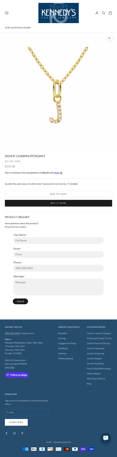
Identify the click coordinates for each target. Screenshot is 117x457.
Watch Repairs (94, 373)
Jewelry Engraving (95, 353)
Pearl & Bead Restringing (99, 368)
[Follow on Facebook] (6, 433)
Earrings (62, 338)
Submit (20, 301)
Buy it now (58, 203)
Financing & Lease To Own (99, 338)
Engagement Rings (67, 343)
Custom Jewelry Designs (99, 333)
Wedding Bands (65, 358)
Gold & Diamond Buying (98, 343)
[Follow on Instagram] (14, 433)
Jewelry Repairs (94, 358)
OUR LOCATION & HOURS (18, 27)
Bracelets (62, 333)
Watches (62, 353)
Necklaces (63, 348)
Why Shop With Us (96, 378)
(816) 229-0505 (12, 333)
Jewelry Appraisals (96, 348)
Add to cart (58, 194)
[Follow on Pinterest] (22, 433)
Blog (89, 383)
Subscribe (16, 422)
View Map (9, 367)
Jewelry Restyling (95, 363)
